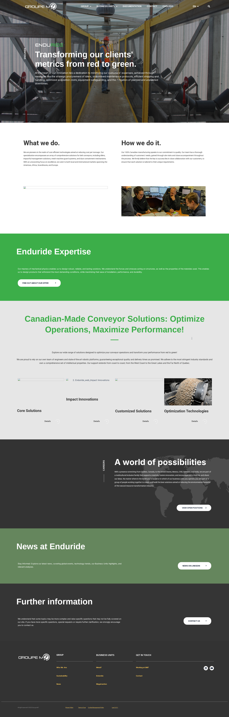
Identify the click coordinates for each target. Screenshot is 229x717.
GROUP (85, 6)
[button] (209, 6)
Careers (168, 6)
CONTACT (152, 6)
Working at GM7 (142, 667)
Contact (139, 676)
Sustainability (61, 676)
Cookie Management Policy (96, 707)
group (59, 655)
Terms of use (82, 707)
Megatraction (101, 684)
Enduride (99, 676)
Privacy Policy (69, 707)
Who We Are (61, 667)
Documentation (132, 6)
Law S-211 (115, 707)
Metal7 (99, 667)
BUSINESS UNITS (106, 6)
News (58, 684)
